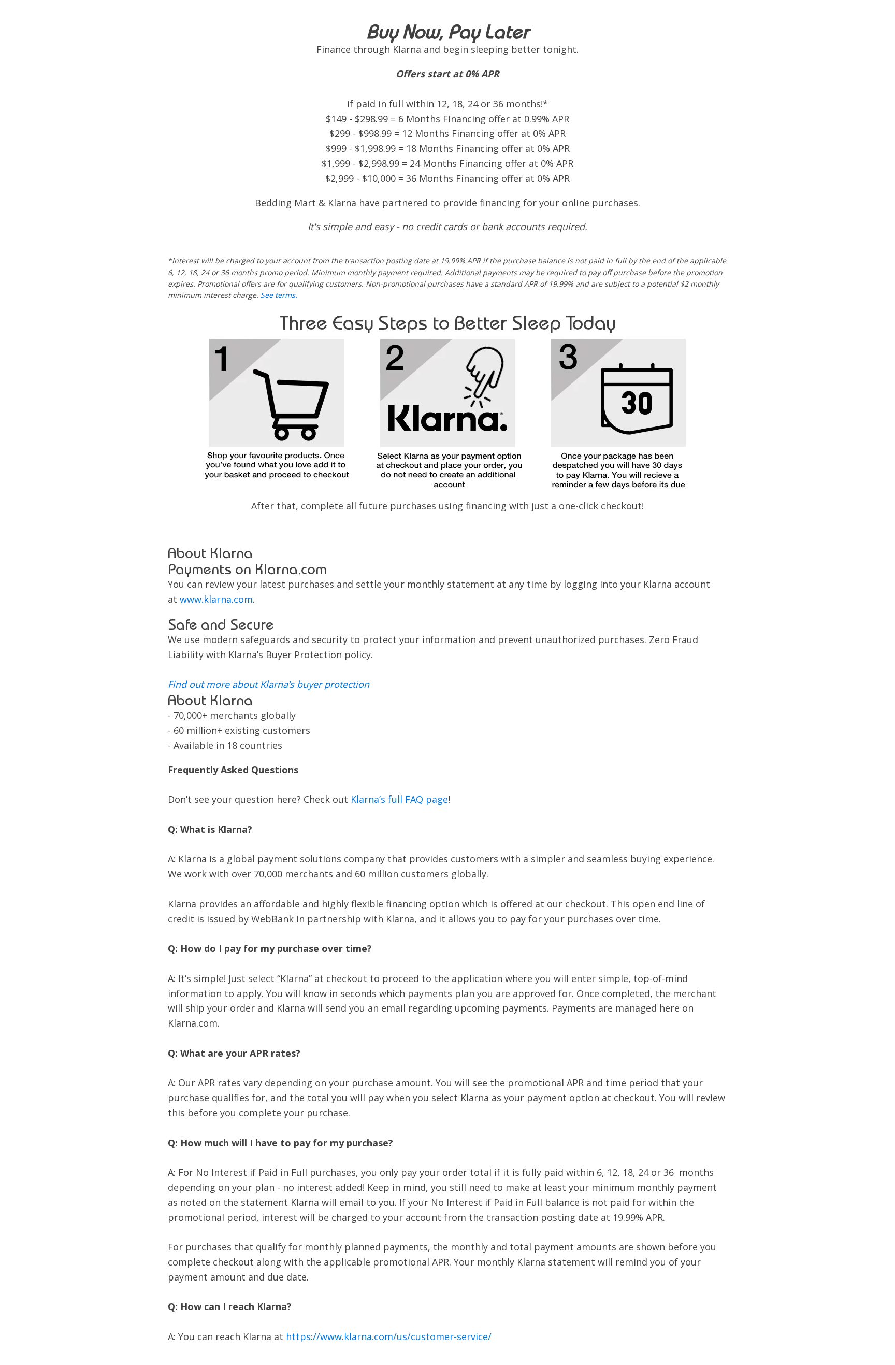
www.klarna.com (216, 599)
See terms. (279, 295)
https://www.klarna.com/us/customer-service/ (389, 1336)
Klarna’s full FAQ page (399, 799)
